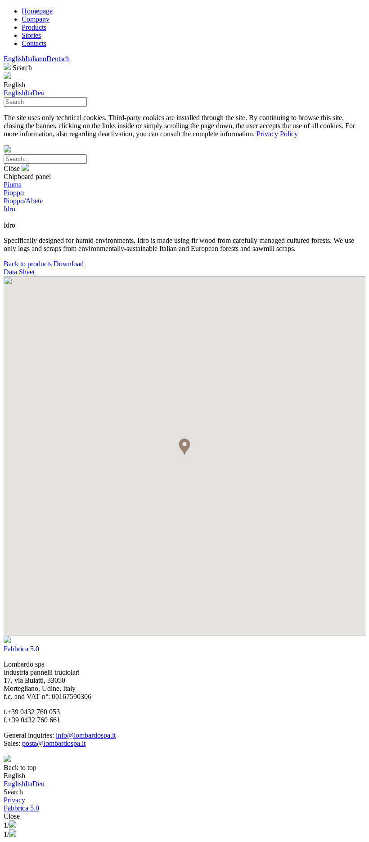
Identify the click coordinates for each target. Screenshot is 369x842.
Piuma (13, 184)
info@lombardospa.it (86, 735)
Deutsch (58, 59)
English (14, 59)
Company (36, 19)
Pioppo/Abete (23, 201)
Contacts (34, 43)
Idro (9, 209)
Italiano (35, 59)
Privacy (14, 800)
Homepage (37, 11)
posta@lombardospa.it (54, 743)
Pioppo (14, 193)
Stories (31, 35)
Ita (28, 93)
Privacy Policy (277, 134)
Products (34, 27)
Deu (38, 93)
